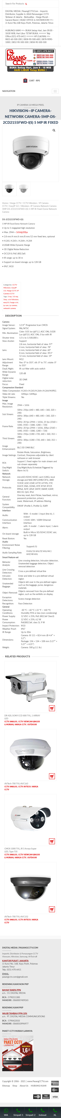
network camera (9, 308)
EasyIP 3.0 (14, 206)
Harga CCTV (15, 203)
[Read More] (30, 687)
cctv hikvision (13, 299)
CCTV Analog (10, 722)
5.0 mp (15, 296)
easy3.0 (6, 302)
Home (5, 203)
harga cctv (14, 302)
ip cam (6, 305)
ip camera (13, 305)
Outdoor (32, 724)
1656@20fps (22, 232)
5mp (5, 299)
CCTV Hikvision (30, 203)
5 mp (10, 296)
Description (13, 316)
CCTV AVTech (24, 787)
